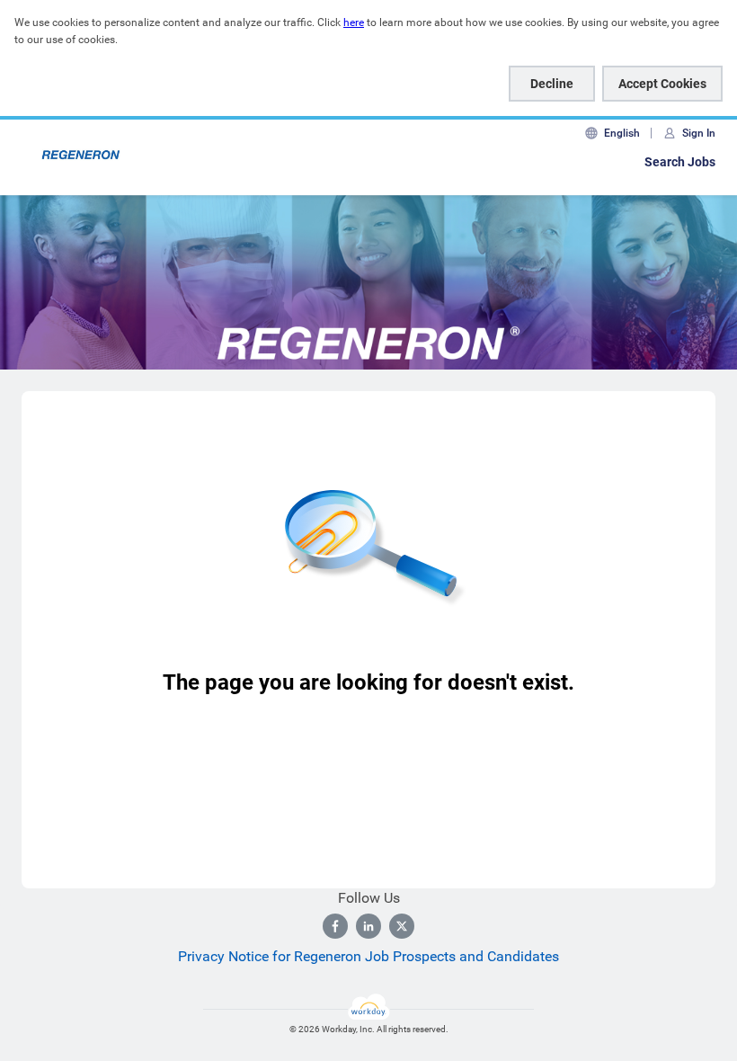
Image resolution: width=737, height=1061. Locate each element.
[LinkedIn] (368, 926)
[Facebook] (335, 926)
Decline (551, 83)
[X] (401, 926)
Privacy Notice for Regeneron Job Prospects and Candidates (368, 956)
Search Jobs (679, 162)
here (353, 22)
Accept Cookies (662, 83)
